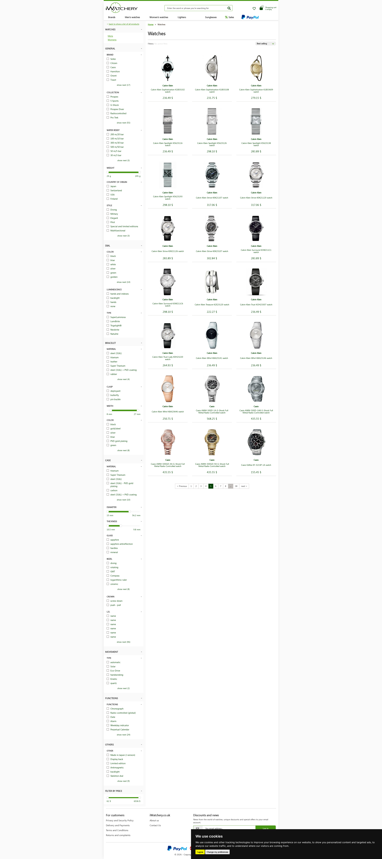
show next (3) (123, 160)
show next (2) (123, 688)
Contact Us (155, 825)
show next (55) (123, 122)
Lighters (182, 17)
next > (244, 486)
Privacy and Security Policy (120, 820)
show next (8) (123, 450)
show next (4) (123, 379)
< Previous (182, 486)
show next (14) (123, 282)
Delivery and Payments (118, 825)
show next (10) (123, 499)
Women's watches (159, 17)
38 (236, 486)
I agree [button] (200, 852)
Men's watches (132, 17)
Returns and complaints (118, 835)
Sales (229, 17)
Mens (110, 35)
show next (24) (123, 734)
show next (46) (123, 641)
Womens (112, 39)
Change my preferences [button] (217, 852)
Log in (265, 828)
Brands (111, 17)
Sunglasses (211, 17)
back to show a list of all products (124, 24)
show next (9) (123, 781)
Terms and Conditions (117, 830)
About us (154, 820)
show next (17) (123, 84)
